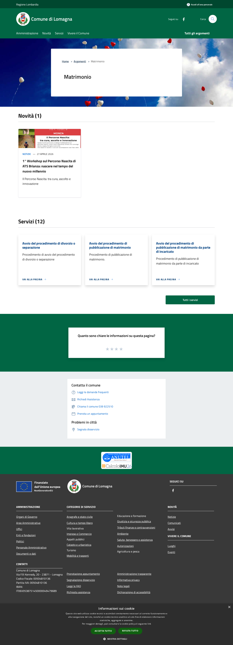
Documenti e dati (26, 554)
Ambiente (122, 534)
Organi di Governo (26, 517)
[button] (116, 639)
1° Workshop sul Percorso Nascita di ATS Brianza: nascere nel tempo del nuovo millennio (49, 166)
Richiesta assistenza (78, 592)
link (149, 623)
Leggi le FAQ (74, 586)
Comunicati (174, 523)
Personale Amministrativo (31, 547)
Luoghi (172, 546)
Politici (20, 541)
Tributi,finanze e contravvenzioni (136, 527)
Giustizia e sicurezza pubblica (134, 521)
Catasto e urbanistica (79, 545)
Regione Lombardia (27, 4)
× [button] (229, 607)
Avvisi (171, 529)
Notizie (27, 154)
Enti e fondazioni (26, 535)
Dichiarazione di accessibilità (133, 592)
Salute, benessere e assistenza (135, 540)
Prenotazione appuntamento (83, 574)
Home (65, 61)
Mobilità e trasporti (78, 556)
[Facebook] (182, 19)
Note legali (123, 586)
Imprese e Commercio (79, 534)
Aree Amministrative (28, 523)
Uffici (19, 529)
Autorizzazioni (125, 546)
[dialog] (116, 624)
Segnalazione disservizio (81, 580)
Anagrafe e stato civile (80, 517)
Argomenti (80, 61)
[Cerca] (213, 19)
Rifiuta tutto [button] (130, 630)
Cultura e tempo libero (80, 523)
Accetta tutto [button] (103, 630)
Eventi (171, 552)
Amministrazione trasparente (134, 574)
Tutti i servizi (190, 300)
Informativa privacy (128, 580)
